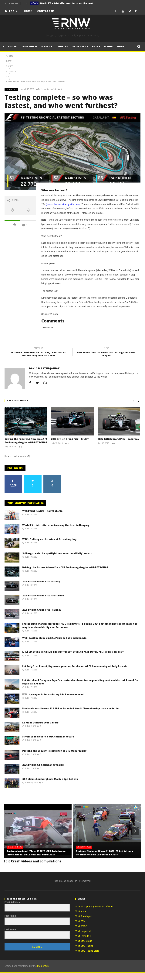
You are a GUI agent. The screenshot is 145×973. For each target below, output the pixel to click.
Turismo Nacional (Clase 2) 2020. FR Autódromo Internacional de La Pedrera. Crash (104, 853)
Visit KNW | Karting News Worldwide (94, 906)
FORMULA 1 (11, 89)
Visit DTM (80, 921)
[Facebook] (115, 11)
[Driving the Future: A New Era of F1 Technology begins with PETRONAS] (26, 421)
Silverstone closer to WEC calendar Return (48, 736)
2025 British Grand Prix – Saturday (118, 439)
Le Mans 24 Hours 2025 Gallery (40, 722)
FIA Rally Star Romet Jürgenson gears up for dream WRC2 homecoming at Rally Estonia (74, 666)
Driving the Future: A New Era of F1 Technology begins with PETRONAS (26, 440)
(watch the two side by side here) (63, 204)
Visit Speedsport (83, 916)
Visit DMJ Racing (84, 946)
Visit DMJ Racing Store (87, 951)
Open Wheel (29, 46)
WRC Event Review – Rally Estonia (42, 511)
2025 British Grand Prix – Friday (70, 439)
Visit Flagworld (83, 931)
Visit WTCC (81, 926)
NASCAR (46, 46)
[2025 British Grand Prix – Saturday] (119, 421)
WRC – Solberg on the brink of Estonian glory (49, 539)
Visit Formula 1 (83, 936)
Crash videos (15, 847)
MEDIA (108, 46)
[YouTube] (122, 11)
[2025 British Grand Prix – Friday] (72, 421)
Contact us (46, 11)
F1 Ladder (10, 46)
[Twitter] (129, 11)
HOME (28, 11)
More (120, 46)
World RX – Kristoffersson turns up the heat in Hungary (68, 3)
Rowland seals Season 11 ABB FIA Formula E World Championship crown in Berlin (70, 708)
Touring (62, 46)
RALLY (96, 46)
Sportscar (80, 46)
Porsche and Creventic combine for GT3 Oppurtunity (54, 750)
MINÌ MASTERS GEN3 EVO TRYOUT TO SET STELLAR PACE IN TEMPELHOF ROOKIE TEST (73, 652)
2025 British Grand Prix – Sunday (41, 609)
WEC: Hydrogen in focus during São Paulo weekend (52, 694)
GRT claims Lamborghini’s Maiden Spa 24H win (50, 779)
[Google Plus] (136, 11)
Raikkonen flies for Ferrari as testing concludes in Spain (106, 352)
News (34, 3)
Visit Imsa (80, 911)
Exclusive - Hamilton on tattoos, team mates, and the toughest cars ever (38, 352)
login (13, 11)
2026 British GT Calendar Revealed (43, 764)
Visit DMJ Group (83, 941)
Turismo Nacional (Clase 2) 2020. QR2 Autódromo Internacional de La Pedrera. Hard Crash (36, 853)
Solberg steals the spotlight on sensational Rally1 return (57, 553)
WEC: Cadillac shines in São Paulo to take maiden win (54, 638)
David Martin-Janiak (47, 89)
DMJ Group (43, 966)
